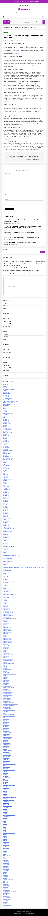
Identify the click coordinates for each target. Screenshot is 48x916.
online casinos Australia (8, 702)
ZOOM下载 (5, 780)
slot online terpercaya (8, 458)
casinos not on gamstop (8, 546)
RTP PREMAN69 (6, 743)
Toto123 (5, 809)
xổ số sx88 (5, 582)
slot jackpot (5, 494)
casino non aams (7, 693)
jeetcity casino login (7, 560)
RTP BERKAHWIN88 (7, 750)
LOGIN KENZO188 (7, 755)
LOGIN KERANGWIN (7, 737)
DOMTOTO (5, 576)
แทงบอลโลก (6, 623)
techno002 (5, 449)
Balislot (4, 482)
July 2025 (6, 334)
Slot (4, 444)
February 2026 (7, 316)
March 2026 (6, 313)
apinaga (5, 434)
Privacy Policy (31, 913)
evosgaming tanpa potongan (9, 797)
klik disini (5, 824)
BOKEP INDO (6, 656)
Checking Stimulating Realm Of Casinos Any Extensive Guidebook (20, 242)
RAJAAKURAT (6, 396)
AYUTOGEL (5, 888)
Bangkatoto (5, 860)
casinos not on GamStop (8, 459)
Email (6, 194)
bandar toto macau (7, 432)
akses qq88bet (6, 393)
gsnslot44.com (6, 653)
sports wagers (6, 896)
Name (6, 189)
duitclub (5, 438)
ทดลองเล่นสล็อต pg (7, 825)
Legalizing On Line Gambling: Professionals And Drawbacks (19, 232)
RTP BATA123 (6, 735)
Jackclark (6, 40)
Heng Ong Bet (6, 681)
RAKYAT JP (5, 740)
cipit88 (4, 593)
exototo (4, 452)
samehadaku (6, 521)
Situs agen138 (6, 707)
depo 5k (5, 485)
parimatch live (6, 647)
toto (4, 665)
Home (15, 913)
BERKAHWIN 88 (6, 606)
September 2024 (7, 360)
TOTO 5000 (5, 894)
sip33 (4, 510)
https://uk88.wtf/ (7, 629)
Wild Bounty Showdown (8, 572)
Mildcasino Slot (6, 804)
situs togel (5, 620)
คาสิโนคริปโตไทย (7, 428)
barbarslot (5, 807)
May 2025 (6, 339)
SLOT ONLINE (6, 719)
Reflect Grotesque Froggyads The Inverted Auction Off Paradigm (17, 273)
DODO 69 (5, 749)
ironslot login (6, 885)
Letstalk (5, 662)
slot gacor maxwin (7, 905)
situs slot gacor (6, 897)
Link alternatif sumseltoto (8, 528)
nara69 (4, 467)
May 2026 (6, 308)
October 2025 (7, 326)
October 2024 (7, 357)
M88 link (5, 410)
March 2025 (6, 344)
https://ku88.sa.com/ (8, 630)
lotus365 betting (6, 699)
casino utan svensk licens (8, 705)
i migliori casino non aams (9, 833)
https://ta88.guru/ (7, 627)
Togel (4, 873)
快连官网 (5, 851)
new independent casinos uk (9, 618)
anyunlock (5, 522)
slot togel (5, 831)
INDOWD (5, 504)
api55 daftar (6, 843)
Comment (7, 173)
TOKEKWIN (5, 726)
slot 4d (4, 821)
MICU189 (5, 839)
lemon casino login (7, 398)
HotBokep (5, 539)
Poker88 (5, 671)
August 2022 (6, 370)
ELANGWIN (5, 602)
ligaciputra (5, 810)
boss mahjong (6, 864)
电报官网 (5, 524)
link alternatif (6, 395)
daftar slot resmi (6, 890)
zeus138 (5, 878)
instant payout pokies (8, 659)
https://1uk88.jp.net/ (7, 527)
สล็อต (4, 530)
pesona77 (5, 462)
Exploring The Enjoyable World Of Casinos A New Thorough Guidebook (22, 237)
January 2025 (7, 349)
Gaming (5, 32)
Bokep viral (5, 500)
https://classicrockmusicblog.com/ (11, 401)
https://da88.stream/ (7, 632)
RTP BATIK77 (6, 759)
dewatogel (5, 543)
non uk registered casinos (8, 663)
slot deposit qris (6, 446)
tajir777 (5, 794)
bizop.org (5, 813)
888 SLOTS (5, 425)
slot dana (5, 579)
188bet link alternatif (7, 806)
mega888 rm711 (16, 53)
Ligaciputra (5, 776)
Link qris (5, 792)
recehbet (5, 443)
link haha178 (6, 465)
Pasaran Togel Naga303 (8, 800)
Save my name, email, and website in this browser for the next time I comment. (22, 205)
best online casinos (7, 732)
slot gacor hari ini (7, 405)
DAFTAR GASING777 (7, 753)
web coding (5, 768)
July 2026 (6, 303)
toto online (5, 491)
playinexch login (6, 680)
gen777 (4, 578)
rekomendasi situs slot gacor (9, 891)
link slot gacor (6, 867)
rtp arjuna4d (6, 441)
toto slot (5, 519)
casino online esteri (7, 692)
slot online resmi (6, 777)
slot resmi (5, 431)
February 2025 (7, 347)
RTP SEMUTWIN (6, 609)
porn (4, 417)
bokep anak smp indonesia (9, 879)
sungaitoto (5, 503)
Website (6, 199)
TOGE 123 (5, 605)
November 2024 (7, 354)
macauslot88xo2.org (7, 531)
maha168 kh (6, 420)
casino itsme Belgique (8, 413)
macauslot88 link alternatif (9, 716)
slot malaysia (6, 845)
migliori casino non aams (8, 687)
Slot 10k (5, 678)
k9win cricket (6, 447)
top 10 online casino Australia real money (12, 557)
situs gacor (5, 786)
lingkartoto (5, 386)
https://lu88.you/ (7, 638)
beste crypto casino (7, 660)
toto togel (5, 488)
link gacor (5, 507)
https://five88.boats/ (7, 641)
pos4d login (5, 509)
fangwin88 (5, 591)
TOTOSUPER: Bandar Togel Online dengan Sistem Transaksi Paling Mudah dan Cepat (21, 1)
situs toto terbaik (7, 518)
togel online (5, 464)
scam (4, 846)
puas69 (4, 588)
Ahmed (6, 234)
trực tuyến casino (7, 429)
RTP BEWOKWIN (6, 734)
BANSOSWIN (6, 597)
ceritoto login (6, 672)
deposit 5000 (6, 525)
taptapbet (5, 477)
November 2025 (7, 323)
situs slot (5, 872)
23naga (5, 774)
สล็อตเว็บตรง (6, 384)
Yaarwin (5, 473)
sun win (5, 684)
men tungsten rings (7, 695)
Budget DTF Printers (7, 855)
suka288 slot (6, 512)
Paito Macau (6, 788)
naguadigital (6, 870)
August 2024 (6, 362)
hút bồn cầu (5, 474)
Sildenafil (5, 540)
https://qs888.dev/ (7, 614)
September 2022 (7, 367)
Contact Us (25, 913)
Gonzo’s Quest (6, 548)
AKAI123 (5, 599)
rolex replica (5, 711)
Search (5, 249)
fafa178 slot (6, 399)
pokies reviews (6, 551)
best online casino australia (9, 714)
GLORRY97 (5, 621)
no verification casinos (8, 612)
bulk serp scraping (7, 669)
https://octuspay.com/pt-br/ (9, 764)
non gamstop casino (7, 450)
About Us (19, 913)
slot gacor (5, 419)
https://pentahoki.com (8, 479)
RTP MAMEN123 (7, 611)
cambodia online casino (8, 389)
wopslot (5, 566)
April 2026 (6, 310)
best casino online (7, 708)
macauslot (5, 689)
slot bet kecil (6, 893)
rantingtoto (5, 837)
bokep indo (5, 480)
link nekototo (6, 468)
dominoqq (5, 812)
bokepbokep (6, 861)
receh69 (5, 624)
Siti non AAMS (6, 834)
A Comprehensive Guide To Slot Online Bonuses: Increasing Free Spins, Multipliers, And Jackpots (24, 261)
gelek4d (5, 455)
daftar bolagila (6, 453)
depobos (5, 584)
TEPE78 (5, 840)
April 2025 (6, 342)
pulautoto (5, 408)
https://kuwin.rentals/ (8, 615)
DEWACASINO (6, 549)
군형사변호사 (6, 683)
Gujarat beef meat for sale (9, 710)
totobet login (6, 486)
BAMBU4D (5, 884)
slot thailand (6, 435)
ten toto (5, 483)
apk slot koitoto (6, 816)
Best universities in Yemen (9, 770)
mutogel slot (6, 848)
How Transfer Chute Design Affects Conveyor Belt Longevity (32, 21)
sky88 (4, 636)
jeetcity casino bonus (7, 558)
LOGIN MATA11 (6, 801)
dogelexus (5, 866)
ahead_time (7, 223)
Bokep (4, 390)
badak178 (5, 596)
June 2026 (6, 305)
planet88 (5, 789)
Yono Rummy (6, 392)
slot (4, 437)
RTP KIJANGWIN (6, 744)
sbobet (4, 827)
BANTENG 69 (6, 741)
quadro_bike (7, 239)
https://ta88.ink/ (6, 633)
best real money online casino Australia (11, 555)
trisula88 (5, 858)
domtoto (5, 818)
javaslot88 (5, 414)
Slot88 (4, 471)
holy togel (5, 440)
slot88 (4, 426)
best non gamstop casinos (9, 404)
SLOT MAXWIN (6, 756)
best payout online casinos (9, 815)
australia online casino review (9, 594)
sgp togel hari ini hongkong (9, 402)
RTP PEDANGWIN (7, 738)
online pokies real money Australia (10, 704)
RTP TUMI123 (6, 758)
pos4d (4, 552)
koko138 (5, 387)
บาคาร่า (5, 411)
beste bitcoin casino (7, 590)
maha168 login (6, 423)
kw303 (4, 854)
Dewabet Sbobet (6, 489)
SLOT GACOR (6, 728)
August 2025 (6, 331)
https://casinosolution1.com (9, 674)
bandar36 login (6, 701)
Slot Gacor (5, 773)
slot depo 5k (6, 492)
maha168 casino (7, 422)
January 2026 (7, 318)
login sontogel (6, 617)
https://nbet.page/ (7, 639)
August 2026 (6, 300)
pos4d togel (5, 875)
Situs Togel (5, 882)
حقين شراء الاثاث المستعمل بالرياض (10, 654)
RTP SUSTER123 (7, 686)
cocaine (5, 650)
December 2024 (7, 352)
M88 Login (5, 542)
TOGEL (4, 783)
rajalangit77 (5, 852)
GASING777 (5, 603)
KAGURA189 (6, 842)
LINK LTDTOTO (6, 645)
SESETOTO (5, 657)
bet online (5, 677)
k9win (4, 416)
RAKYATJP (5, 600)
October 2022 (7, 365)
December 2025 (7, 321)
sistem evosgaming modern (9, 785)
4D (3, 857)
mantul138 (5, 498)
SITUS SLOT (6, 585)
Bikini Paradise (6, 648)
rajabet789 (5, 644)
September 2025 (7, 329)
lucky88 (5, 635)
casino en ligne (6, 690)
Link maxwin (6, 803)
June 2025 (6, 336)
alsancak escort (6, 513)
